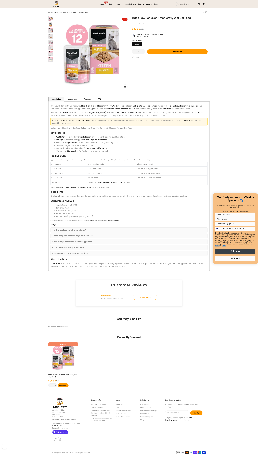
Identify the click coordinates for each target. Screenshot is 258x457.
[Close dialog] (256, 195)
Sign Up (196, 413)
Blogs (142, 420)
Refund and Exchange (148, 411)
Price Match (144, 414)
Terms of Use (121, 414)
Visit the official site (69, 266)
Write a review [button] (145, 297)
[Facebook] (54, 438)
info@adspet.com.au (60, 428)
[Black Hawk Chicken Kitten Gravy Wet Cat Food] (63, 357)
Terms (224, 246)
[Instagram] (60, 438)
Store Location (145, 408)
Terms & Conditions (123, 417)
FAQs (117, 408)
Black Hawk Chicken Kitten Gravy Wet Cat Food (63, 376)
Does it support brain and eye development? (73, 236)
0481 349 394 (57, 426)
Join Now (235, 251)
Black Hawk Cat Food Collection (76, 128)
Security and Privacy (123, 411)
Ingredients (72, 99)
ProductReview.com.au (115, 266)
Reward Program (146, 417)
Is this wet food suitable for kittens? (70, 230)
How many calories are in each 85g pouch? (73, 241)
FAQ (99, 99)
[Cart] (203, 4)
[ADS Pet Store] (56, 4)
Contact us (144, 404)
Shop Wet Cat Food (99, 128)
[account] (199, 4)
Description (56, 99)
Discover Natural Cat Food (120, 128)
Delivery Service (97, 408)
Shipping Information (99, 404)
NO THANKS (235, 258)
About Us (119, 404)
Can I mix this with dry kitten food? (69, 247)
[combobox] (186, 4)
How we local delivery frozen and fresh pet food (101, 419)
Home (50, 12)
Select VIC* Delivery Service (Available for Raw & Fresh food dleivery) (102, 413)
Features (87, 99)
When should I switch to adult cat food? (71, 253)
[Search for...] (178, 4)
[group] (91, 53)
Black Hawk (143, 24)
